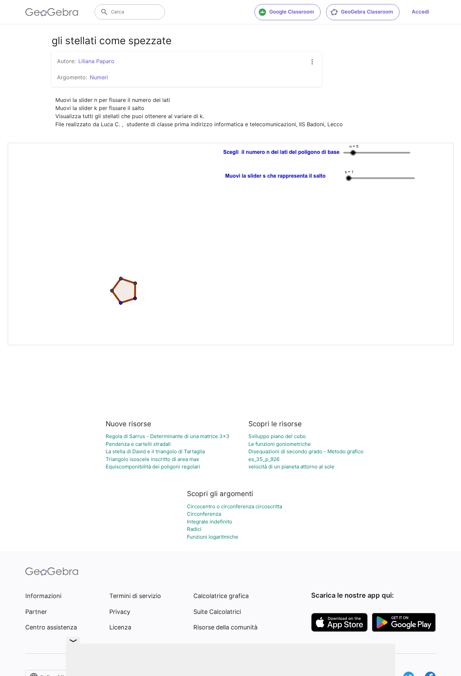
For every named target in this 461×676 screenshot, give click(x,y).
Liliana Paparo (96, 61)
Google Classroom (291, 11)
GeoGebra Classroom (367, 11)
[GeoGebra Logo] (51, 12)
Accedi (420, 11)
